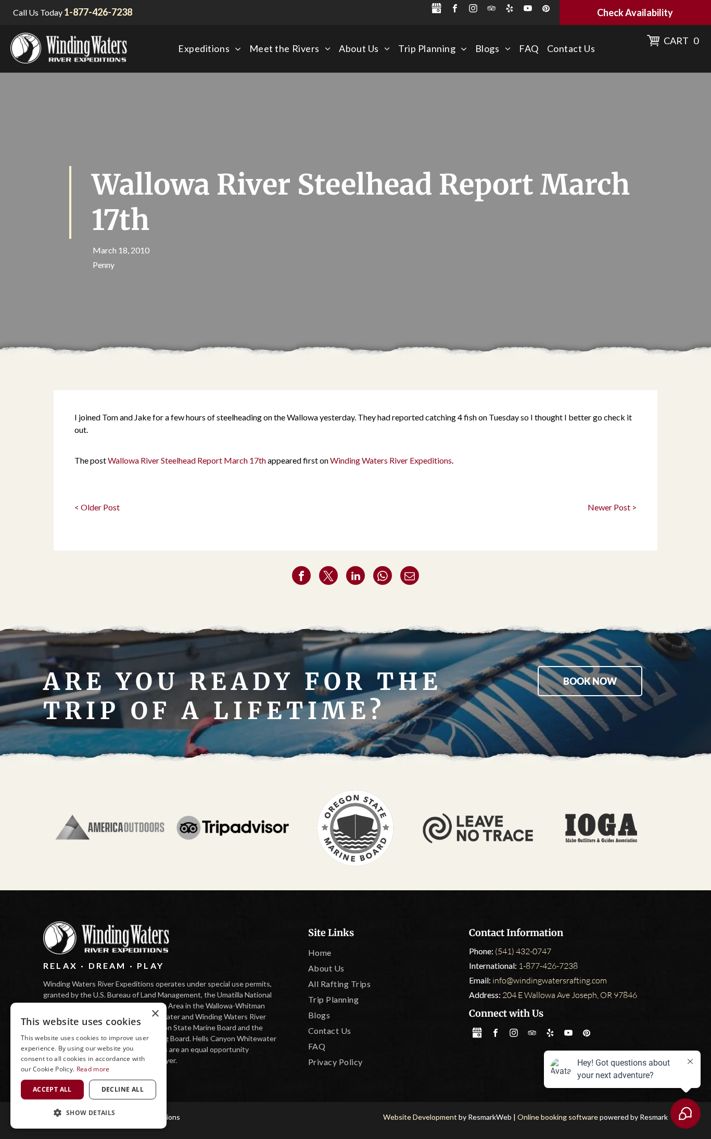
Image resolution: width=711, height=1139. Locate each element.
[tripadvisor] (491, 9)
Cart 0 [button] (681, 40)
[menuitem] (209, 49)
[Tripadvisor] (232, 828)
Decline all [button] (122, 1089)
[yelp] (509, 9)
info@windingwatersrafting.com (549, 980)
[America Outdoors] (110, 828)
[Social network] (436, 9)
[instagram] (473, 9)
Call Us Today (37, 12)
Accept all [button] (52, 1089)
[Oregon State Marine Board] (355, 828)
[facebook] (455, 9)
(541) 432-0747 (523, 951)
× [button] (155, 1014)
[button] (88, 1112)
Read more (93, 1069)
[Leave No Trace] (478, 828)
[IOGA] (601, 828)
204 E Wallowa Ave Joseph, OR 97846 (569, 995)
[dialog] (88, 1066)
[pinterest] (546, 9)
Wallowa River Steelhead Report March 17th (187, 460)
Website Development (420, 1116)
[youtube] (527, 9)
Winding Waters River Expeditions (391, 460)
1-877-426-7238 (548, 966)
